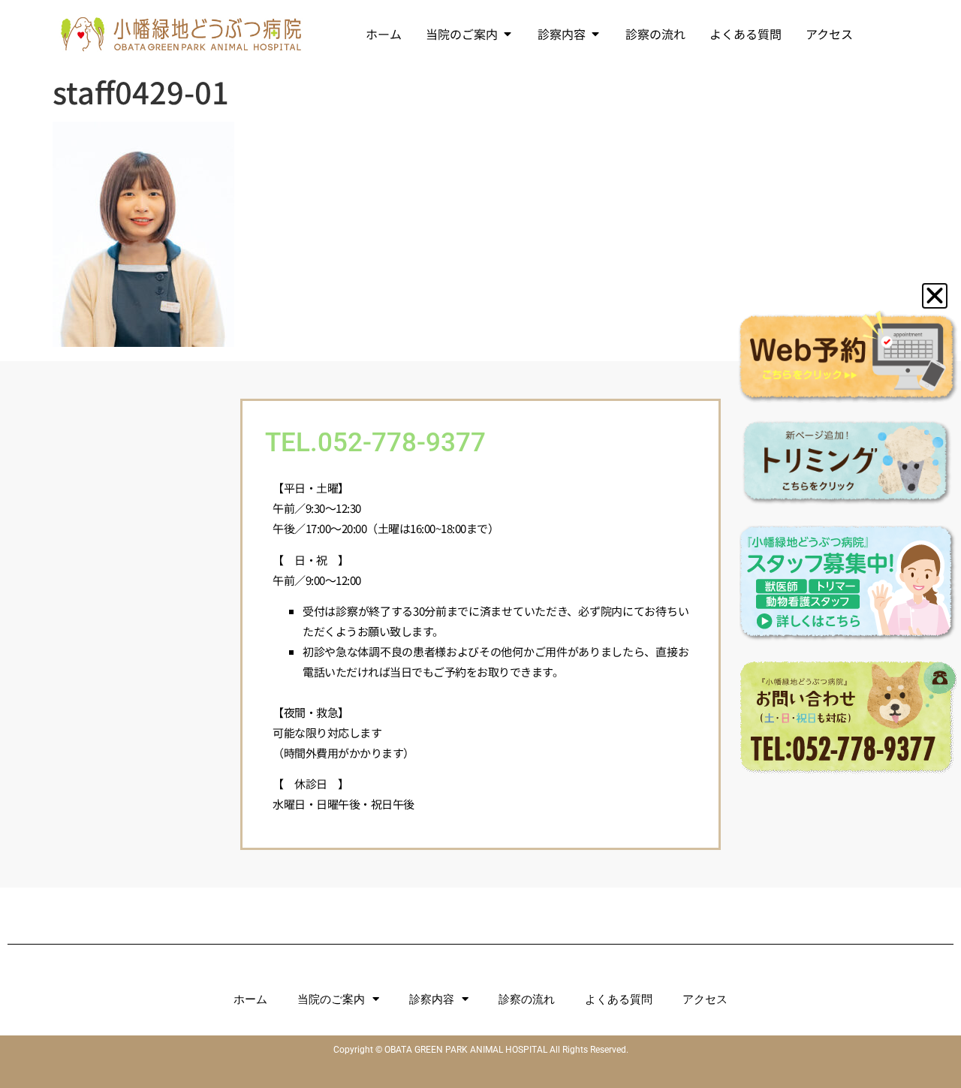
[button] (934, 296)
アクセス (705, 999)
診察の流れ (527, 999)
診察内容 (431, 999)
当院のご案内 (331, 999)
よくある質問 (618, 999)
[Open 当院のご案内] (508, 34)
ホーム (250, 999)
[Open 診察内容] (595, 34)
